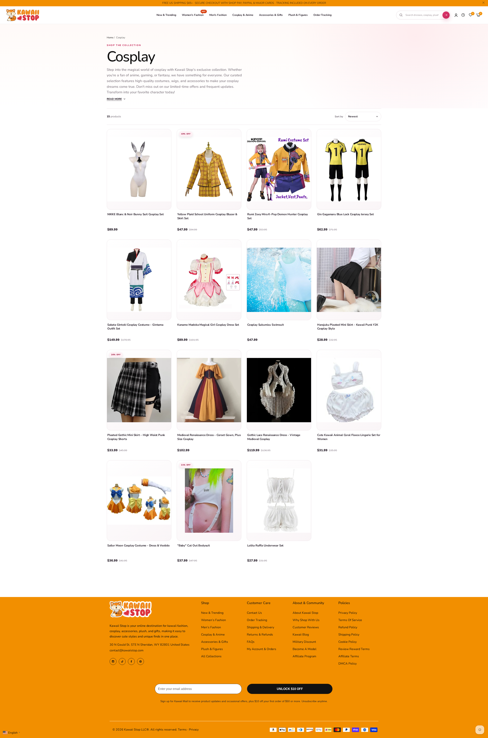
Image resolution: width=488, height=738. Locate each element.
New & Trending (212, 613)
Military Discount (304, 642)
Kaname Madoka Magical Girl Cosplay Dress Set (208, 325)
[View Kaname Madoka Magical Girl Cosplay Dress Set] (209, 279)
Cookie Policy (347, 642)
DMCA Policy (347, 663)
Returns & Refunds (260, 634)
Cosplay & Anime (213, 634)
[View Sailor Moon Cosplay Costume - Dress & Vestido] (139, 500)
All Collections (211, 656)
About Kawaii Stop (305, 613)
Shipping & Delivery (260, 627)
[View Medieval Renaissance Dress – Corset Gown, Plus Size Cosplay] (209, 390)
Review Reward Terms (354, 649)
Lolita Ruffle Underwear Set (265, 545)
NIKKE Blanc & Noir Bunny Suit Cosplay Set (135, 214)
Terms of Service (350, 620)
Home (110, 37)
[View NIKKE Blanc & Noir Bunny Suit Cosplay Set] (139, 169)
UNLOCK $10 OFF (290, 688)
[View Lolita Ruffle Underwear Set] (279, 500)
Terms (182, 730)
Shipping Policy (348, 634)
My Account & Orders (261, 649)
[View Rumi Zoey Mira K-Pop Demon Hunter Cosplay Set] (279, 169)
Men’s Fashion (211, 627)
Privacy (194, 730)
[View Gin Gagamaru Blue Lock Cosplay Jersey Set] (349, 169)
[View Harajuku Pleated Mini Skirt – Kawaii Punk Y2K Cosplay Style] (349, 279)
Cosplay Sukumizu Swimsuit (265, 325)
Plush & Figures (212, 649)
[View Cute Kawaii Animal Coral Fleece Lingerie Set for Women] (349, 390)
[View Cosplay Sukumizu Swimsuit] (279, 279)
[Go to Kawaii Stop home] (23, 15)
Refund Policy (347, 627)
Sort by (339, 116)
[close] (483, 3)
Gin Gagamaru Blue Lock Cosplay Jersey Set (345, 214)
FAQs (250, 642)
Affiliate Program (304, 656)
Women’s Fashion (213, 620)
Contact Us (254, 613)
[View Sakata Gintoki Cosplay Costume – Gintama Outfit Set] (139, 279)
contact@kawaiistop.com (127, 650)
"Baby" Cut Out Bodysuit (193, 545)
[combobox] (422, 15)
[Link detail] (113, 661)
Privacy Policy (347, 613)
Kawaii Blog (301, 634)
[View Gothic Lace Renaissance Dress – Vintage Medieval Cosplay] (279, 390)
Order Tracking (257, 620)
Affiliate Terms (348, 656)
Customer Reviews (306, 627)
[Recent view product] (463, 15)
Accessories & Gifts (214, 642)
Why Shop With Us (306, 620)
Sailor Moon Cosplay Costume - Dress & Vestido (138, 545)
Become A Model (304, 649)
